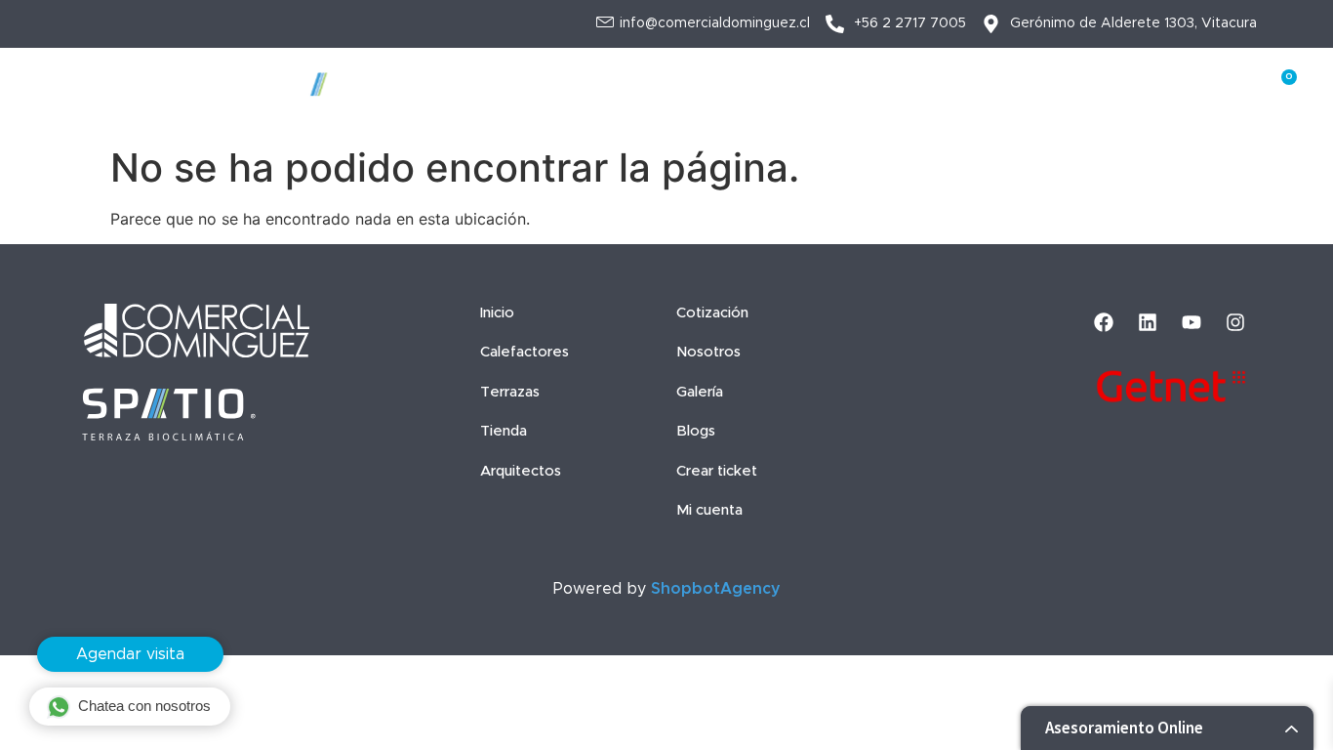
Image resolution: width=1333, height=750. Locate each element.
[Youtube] (1191, 322)
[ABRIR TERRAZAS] (575, 75)
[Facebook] (1103, 322)
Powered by (667, 589)
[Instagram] (1235, 322)
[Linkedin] (1147, 322)
